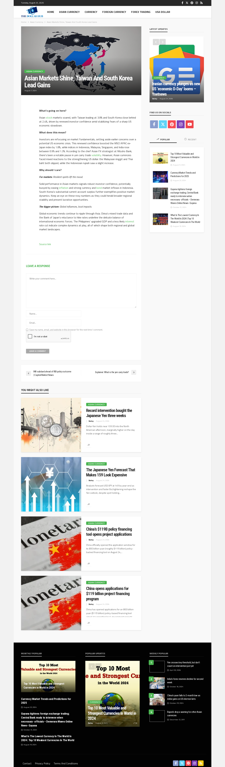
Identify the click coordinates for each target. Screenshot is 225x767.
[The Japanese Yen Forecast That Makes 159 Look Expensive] (51, 484)
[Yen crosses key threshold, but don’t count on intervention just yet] (157, 666)
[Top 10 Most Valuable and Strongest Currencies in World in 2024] (160, 158)
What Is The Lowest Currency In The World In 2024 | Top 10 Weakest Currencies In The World (185, 219)
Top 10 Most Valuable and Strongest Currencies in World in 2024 (184, 157)
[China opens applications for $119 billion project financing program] (51, 603)
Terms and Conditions (66, 763)
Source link (45, 244)
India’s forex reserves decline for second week (185, 680)
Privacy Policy (42, 763)
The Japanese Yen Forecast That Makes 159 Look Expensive (110, 472)
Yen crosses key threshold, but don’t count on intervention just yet (183, 664)
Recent (192, 139)
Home (50, 12)
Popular (165, 139)
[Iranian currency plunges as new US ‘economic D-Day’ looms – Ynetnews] (177, 69)
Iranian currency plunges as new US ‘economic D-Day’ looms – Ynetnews (176, 89)
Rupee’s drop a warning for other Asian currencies (184, 713)
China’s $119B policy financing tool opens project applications (109, 532)
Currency (91, 12)
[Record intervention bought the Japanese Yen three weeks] (51, 425)
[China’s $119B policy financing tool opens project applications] (51, 543)
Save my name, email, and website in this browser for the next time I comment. (66, 330)
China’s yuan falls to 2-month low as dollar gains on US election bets (183, 697)
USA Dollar (162, 12)
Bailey (91, 421)
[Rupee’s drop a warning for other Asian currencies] (157, 716)
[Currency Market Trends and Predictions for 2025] (160, 177)
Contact (27, 763)
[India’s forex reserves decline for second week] (157, 683)
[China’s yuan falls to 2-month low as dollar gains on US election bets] (157, 699)
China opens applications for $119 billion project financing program (108, 593)
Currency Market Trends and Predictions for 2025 (183, 174)
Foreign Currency (114, 12)
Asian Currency (69, 12)
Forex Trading (140, 12)
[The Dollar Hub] (32, 12)
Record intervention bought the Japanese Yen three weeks (109, 413)
